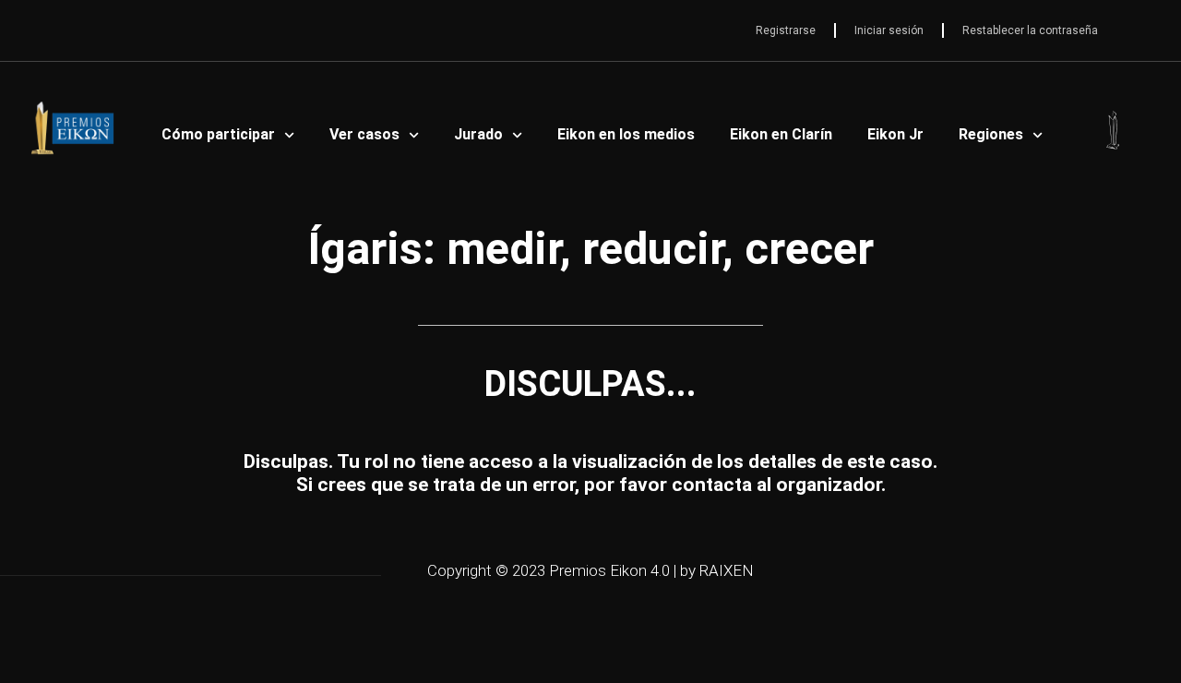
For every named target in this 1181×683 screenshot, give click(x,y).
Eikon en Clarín (781, 134)
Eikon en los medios (626, 134)
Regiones (991, 134)
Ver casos (364, 134)
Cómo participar (218, 134)
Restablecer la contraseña (1030, 30)
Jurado (478, 134)
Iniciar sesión (889, 30)
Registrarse (786, 30)
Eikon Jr (895, 134)
